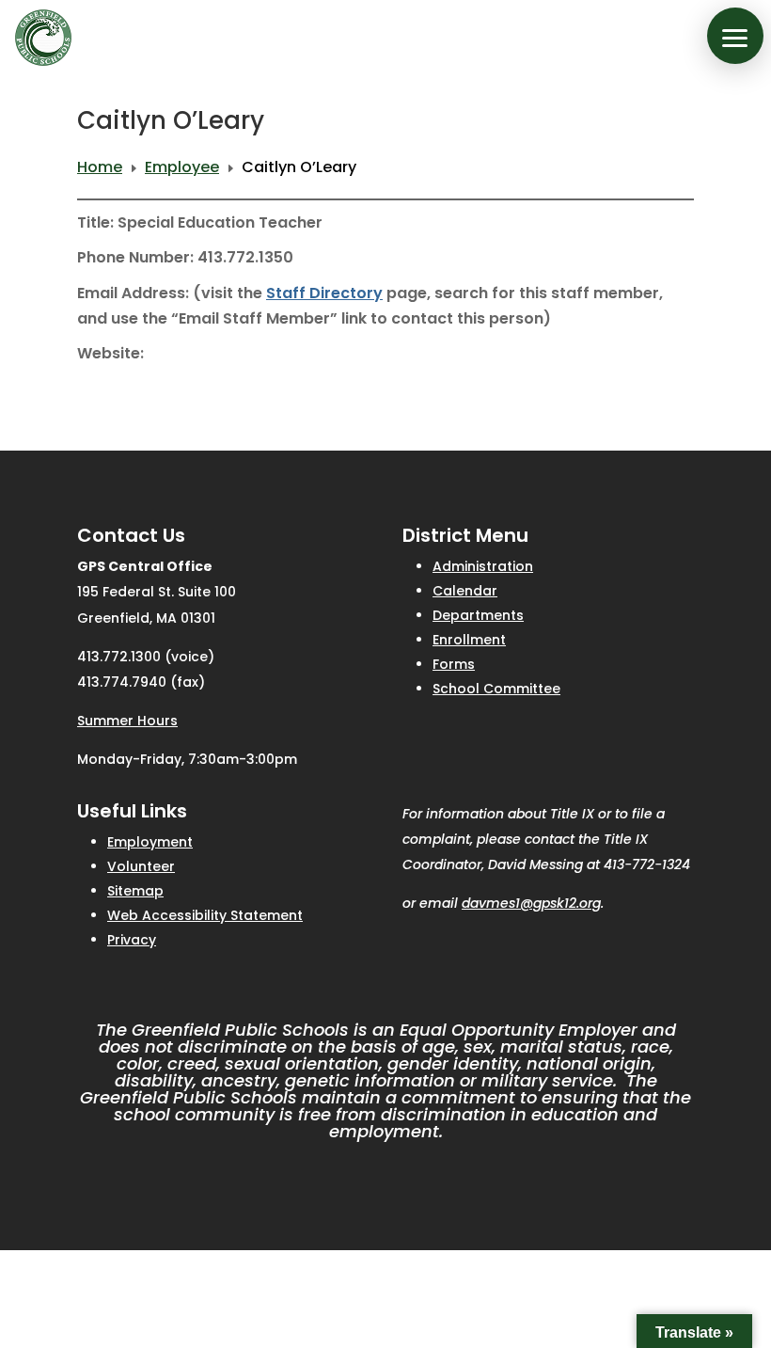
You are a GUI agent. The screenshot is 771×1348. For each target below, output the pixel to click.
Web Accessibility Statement (205, 915)
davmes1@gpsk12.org (531, 903)
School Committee (496, 688)
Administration (483, 566)
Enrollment (469, 639)
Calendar (465, 590)
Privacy (131, 939)
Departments (478, 615)
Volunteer (141, 866)
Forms (454, 664)
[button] (735, 36)
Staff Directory (324, 293)
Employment (150, 842)
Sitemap (135, 890)
